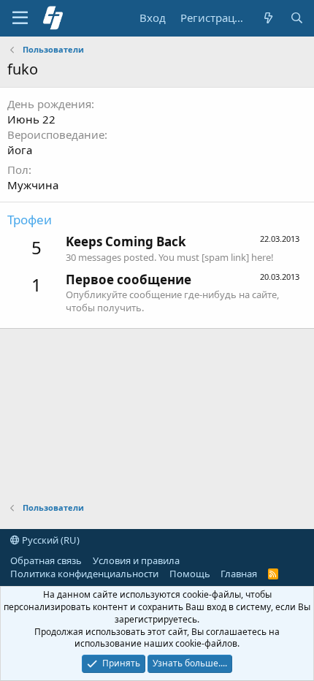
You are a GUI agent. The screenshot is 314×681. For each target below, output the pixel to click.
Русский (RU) (50, 540)
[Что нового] (267, 17)
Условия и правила (136, 560)
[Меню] (20, 18)
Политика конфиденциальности (84, 573)
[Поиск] (297, 17)
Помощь (189, 573)
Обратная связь (46, 560)
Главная (239, 573)
